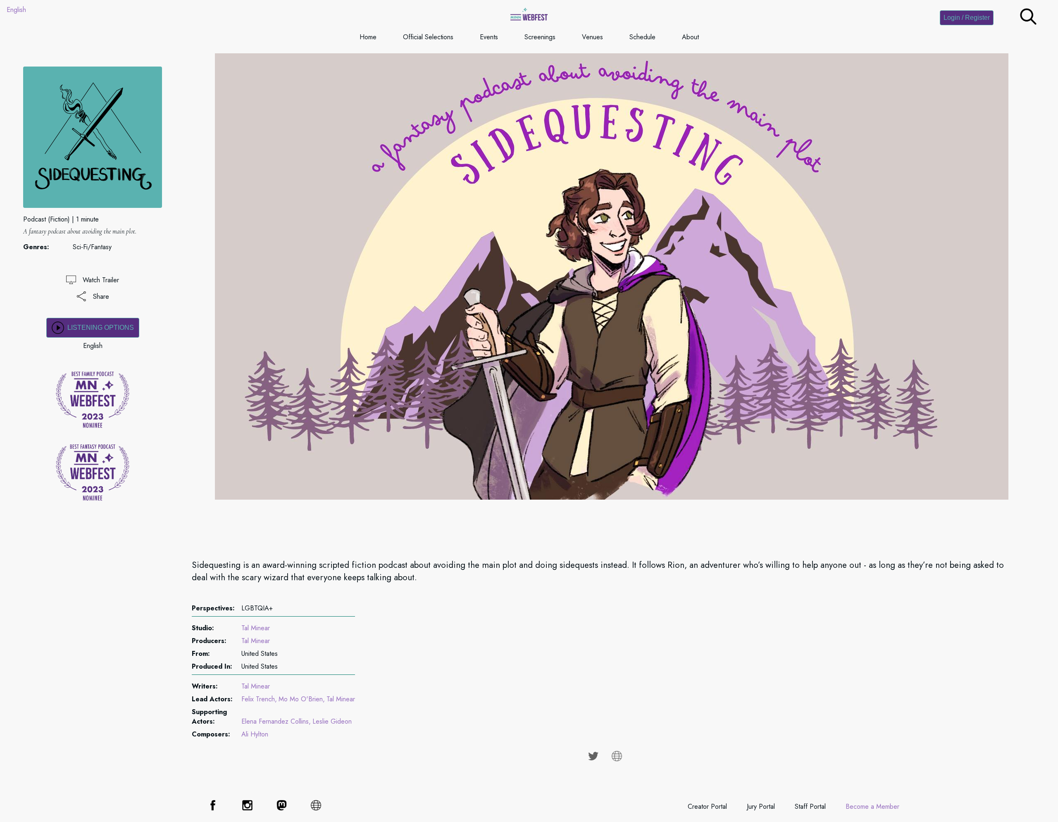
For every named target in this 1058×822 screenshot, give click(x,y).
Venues (592, 37)
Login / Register (967, 17)
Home (368, 37)
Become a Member (872, 806)
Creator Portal (707, 806)
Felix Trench (258, 699)
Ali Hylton (254, 734)
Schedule (642, 37)
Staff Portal (810, 806)
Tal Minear (255, 628)
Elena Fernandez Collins (275, 721)
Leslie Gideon (332, 721)
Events (489, 37)
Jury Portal (761, 806)
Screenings (539, 37)
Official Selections (428, 37)
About (690, 37)
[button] (1028, 22)
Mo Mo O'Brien (301, 699)
